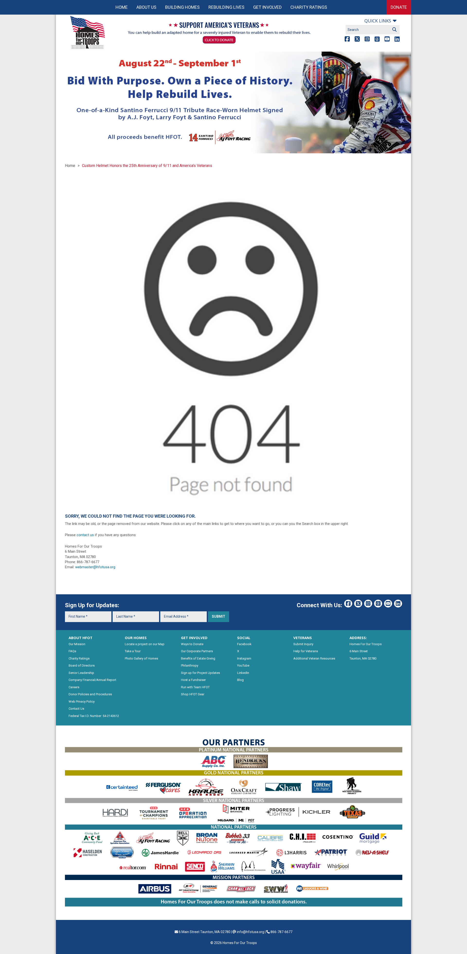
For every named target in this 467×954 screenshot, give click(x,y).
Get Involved (267, 7)
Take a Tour (133, 651)
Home (122, 7)
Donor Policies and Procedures (90, 694)
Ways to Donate (192, 644)
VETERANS (302, 637)
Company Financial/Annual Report (92, 680)
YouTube (243, 665)
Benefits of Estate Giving (198, 658)
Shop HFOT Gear (192, 694)
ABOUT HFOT (80, 637)
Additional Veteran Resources (314, 658)
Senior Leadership (81, 673)
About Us (146, 7)
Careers (74, 687)
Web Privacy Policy (82, 701)
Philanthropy (189, 665)
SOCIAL (243, 637)
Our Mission (77, 644)
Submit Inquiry (303, 644)
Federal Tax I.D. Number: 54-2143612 (94, 716)
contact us (85, 535)
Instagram (244, 658)
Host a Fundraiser (193, 680)
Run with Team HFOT (195, 687)
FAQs (72, 651)
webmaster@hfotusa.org (95, 567)
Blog (240, 680)
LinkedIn (243, 673)
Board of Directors (82, 665)
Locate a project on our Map (144, 644)
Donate (399, 7)
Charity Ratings (308, 7)
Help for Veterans (305, 651)
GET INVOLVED (194, 637)
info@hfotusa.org (250, 932)
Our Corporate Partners (197, 651)
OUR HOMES (136, 637)
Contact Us (76, 708)
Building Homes (182, 7)
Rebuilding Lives (226, 7)
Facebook (244, 644)
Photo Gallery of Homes (141, 658)
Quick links (377, 21)
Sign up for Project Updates (200, 673)
